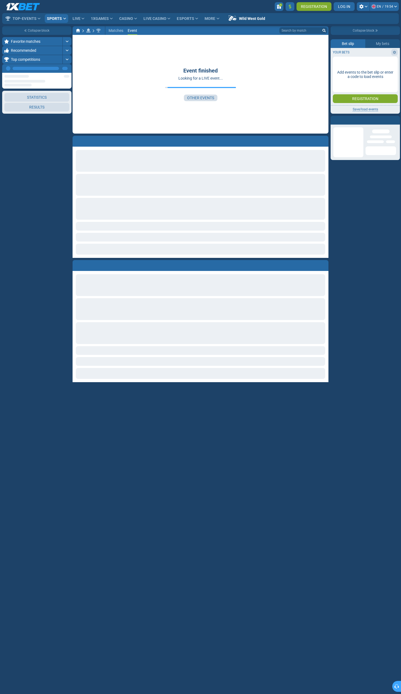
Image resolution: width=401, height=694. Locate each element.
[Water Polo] (88, 30)
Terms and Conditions (368, 118)
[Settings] (363, 6)
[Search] (324, 30)
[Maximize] (66, 41)
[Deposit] (290, 6)
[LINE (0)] (78, 30)
